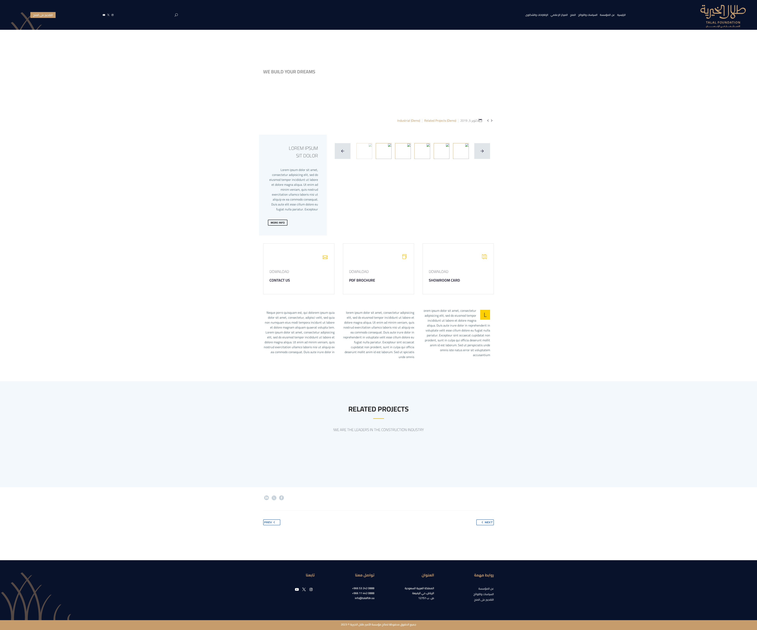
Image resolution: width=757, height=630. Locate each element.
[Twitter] (274, 498)
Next (489, 522)
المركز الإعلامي (559, 14)
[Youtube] (104, 15)
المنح (573, 14)
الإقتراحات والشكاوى (536, 14)
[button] (176, 15)
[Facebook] (281, 498)
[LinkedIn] (266, 498)
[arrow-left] (343, 151)
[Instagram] (112, 15)
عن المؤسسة (607, 14)
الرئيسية (621, 14)
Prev (268, 522)
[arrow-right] (482, 151)
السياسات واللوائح (588, 14)
